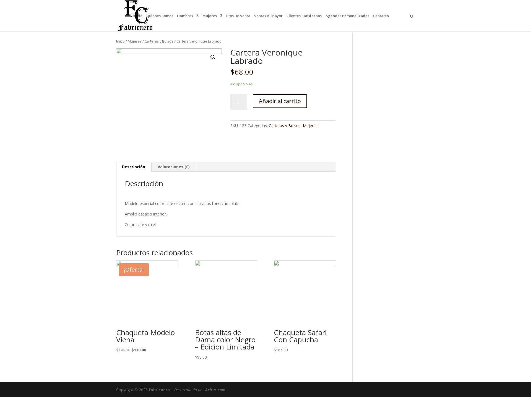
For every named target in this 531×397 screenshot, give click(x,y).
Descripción (133, 166)
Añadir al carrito (280, 101)
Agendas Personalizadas (347, 16)
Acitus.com (215, 389)
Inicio (137, 16)
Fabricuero (159, 389)
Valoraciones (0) (174, 166)
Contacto (381, 16)
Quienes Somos (159, 16)
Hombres (185, 16)
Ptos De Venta (238, 16)
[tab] (134, 167)
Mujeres (209, 16)
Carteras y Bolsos (159, 41)
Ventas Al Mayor (268, 16)
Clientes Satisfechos (304, 16)
